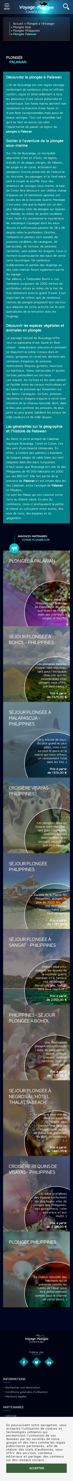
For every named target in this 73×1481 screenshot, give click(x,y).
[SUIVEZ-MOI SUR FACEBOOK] (24, 1362)
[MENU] (7, 7)
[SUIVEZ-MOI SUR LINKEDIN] (49, 1362)
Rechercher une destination (22, 1387)
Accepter (36, 1468)
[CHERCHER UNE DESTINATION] (66, 8)
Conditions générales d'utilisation (26, 1391)
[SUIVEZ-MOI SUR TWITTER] (36, 1362)
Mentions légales (16, 1396)
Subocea (10, 1415)
